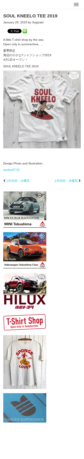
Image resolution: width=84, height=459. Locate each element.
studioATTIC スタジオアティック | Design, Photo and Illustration (20, 4)
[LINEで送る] (25, 31)
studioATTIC (11, 170)
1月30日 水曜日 (66, 180)
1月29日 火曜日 (18, 180)
